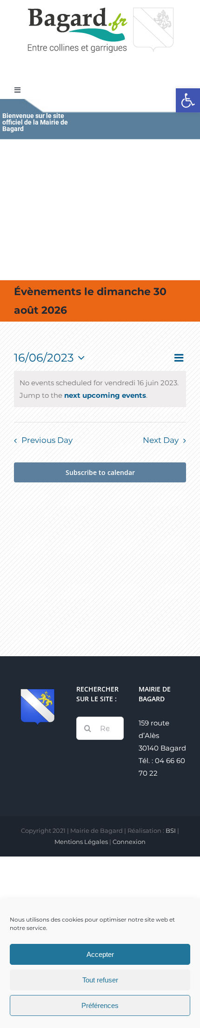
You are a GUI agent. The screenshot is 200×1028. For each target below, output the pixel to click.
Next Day (161, 440)
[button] (188, 100)
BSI (171, 830)
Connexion (129, 841)
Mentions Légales (81, 841)
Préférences (100, 1005)
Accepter (100, 954)
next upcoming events (105, 395)
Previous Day (47, 440)
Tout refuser (100, 980)
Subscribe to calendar (100, 472)
